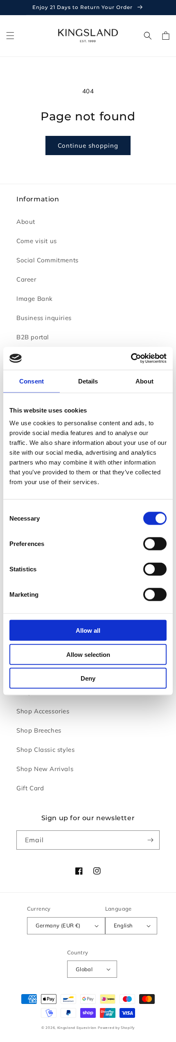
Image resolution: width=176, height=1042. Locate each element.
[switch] (155, 543)
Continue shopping (88, 145)
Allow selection (88, 654)
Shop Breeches (38, 730)
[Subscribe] (150, 840)
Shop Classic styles (45, 749)
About (25, 222)
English (123, 925)
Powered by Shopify (116, 1028)
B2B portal (32, 337)
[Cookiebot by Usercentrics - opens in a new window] (131, 358)
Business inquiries (44, 318)
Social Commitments (47, 260)
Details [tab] (88, 380)
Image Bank (34, 298)
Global (84, 969)
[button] (10, 36)
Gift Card (30, 788)
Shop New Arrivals (44, 769)
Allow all (88, 630)
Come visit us (36, 241)
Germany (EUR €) (58, 925)
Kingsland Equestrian (77, 1028)
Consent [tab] (31, 380)
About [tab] (144, 380)
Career (26, 279)
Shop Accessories (43, 711)
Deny (88, 678)
